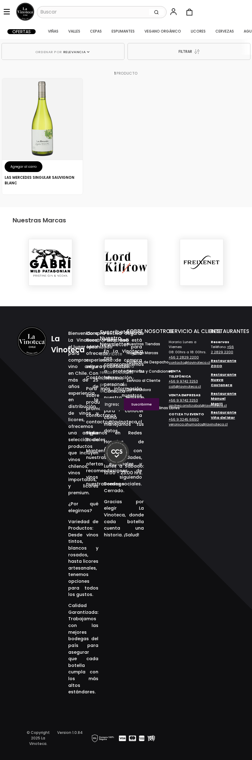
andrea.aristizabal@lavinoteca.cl (198, 405)
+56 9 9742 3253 (183, 381)
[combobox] (102, 12)
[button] (174, 12)
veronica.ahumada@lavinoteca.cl (198, 424)
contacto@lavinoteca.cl (189, 362)
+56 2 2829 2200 (184, 357)
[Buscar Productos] (156, 12)
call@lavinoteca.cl (185, 386)
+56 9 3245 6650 (184, 419)
